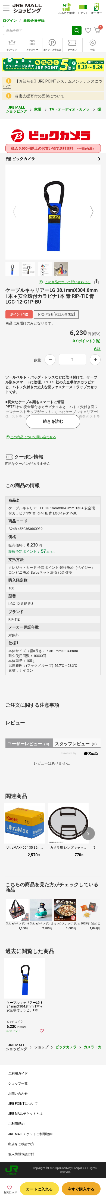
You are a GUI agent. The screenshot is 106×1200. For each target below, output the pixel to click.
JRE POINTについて (23, 1104)
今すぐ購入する (81, 1189)
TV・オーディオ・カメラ (70, 109)
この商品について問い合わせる (68, 282)
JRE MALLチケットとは (25, 1114)
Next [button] (88, 212)
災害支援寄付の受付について (39, 96)
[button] (88, 833)
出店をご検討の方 (21, 1144)
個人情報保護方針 (21, 1154)
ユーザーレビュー (29, 743)
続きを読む (53, 421)
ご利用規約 (16, 1124)
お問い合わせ (18, 1093)
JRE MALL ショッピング (16, 109)
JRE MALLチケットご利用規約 (30, 1134)
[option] (53, 212)
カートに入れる (39, 1189)
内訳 (97, 349)
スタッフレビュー (77, 743)
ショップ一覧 (18, 1083)
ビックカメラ (23, 158)
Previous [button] (17, 212)
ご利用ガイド (18, 1073)
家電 (38, 109)
